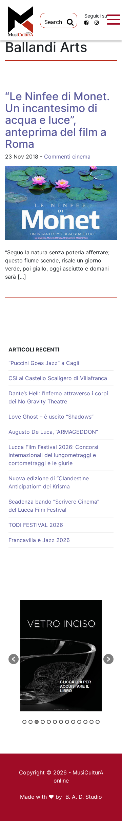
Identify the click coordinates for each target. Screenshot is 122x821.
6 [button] (55, 722)
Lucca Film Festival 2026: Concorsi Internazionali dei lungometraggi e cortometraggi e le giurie (53, 455)
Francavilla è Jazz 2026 (39, 540)
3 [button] (37, 722)
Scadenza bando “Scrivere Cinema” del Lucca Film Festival (53, 505)
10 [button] (79, 722)
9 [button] (73, 722)
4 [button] (43, 722)
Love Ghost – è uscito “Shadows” (51, 416)
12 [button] (91, 722)
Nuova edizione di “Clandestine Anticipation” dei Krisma (48, 482)
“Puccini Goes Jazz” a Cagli (43, 363)
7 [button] (61, 722)
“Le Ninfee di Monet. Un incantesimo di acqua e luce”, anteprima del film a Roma (57, 120)
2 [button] (30, 722)
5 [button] (49, 722)
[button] (13, 659)
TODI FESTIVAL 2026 (35, 524)
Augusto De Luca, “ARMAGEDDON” (53, 431)
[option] (61, 655)
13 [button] (98, 722)
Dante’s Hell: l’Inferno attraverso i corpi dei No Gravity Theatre (58, 397)
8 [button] (67, 722)
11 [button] (85, 722)
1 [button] (24, 722)
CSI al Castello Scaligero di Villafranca (57, 378)
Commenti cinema (67, 156)
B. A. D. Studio (83, 796)
